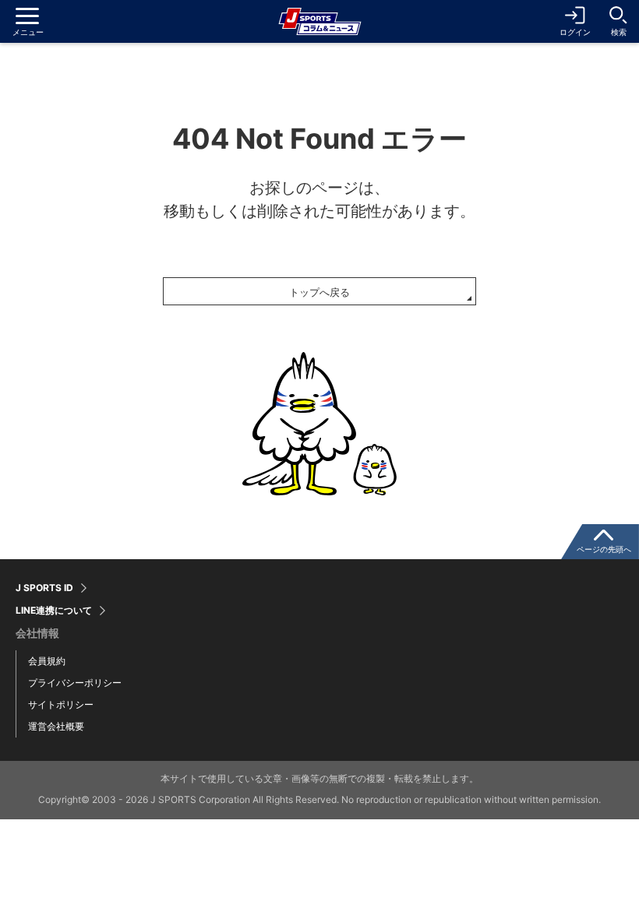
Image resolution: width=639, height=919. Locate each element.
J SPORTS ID (44, 588)
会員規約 (46, 661)
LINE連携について (54, 610)
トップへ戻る (319, 292)
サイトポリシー (61, 704)
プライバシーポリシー (75, 682)
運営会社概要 (56, 726)
